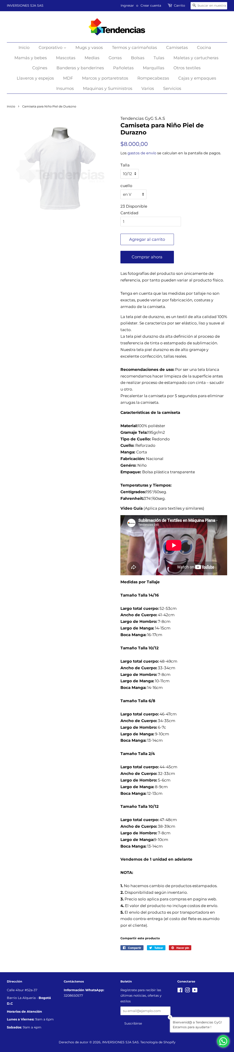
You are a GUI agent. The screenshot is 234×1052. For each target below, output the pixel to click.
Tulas (159, 57)
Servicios (172, 88)
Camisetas (177, 47)
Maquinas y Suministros (107, 88)
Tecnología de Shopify (158, 1042)
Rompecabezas (153, 78)
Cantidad (129, 213)
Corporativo (51, 47)
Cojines (39, 67)
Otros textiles (187, 67)
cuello (126, 185)
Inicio (24, 47)
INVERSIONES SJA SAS (25, 5)
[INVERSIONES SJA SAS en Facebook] (180, 991)
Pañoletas (123, 67)
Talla (125, 165)
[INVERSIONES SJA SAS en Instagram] (187, 991)
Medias (92, 57)
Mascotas (65, 57)
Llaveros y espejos (35, 78)
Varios (147, 88)
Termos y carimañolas (134, 47)
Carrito (179, 5)
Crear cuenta (151, 5)
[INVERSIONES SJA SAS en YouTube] (194, 991)
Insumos (65, 88)
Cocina (204, 47)
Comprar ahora (147, 257)
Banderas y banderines (80, 67)
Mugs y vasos (89, 47)
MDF (68, 78)
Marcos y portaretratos (105, 78)
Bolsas (137, 57)
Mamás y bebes (30, 57)
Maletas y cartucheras (195, 57)
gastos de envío (142, 153)
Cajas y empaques (197, 78)
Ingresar (127, 5)
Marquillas (153, 67)
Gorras (115, 57)
